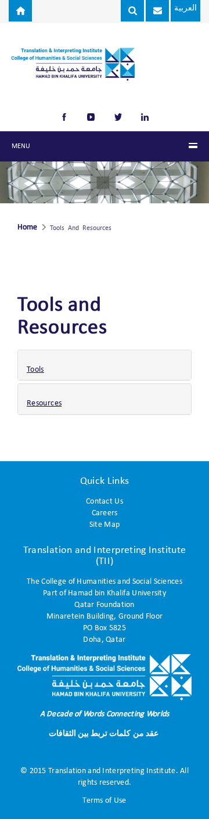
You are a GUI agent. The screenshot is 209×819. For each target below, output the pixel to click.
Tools (35, 369)
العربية (185, 8)
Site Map (104, 524)
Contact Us (104, 501)
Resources (44, 403)
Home (27, 228)
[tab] (104, 365)
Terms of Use (104, 800)
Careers (105, 513)
